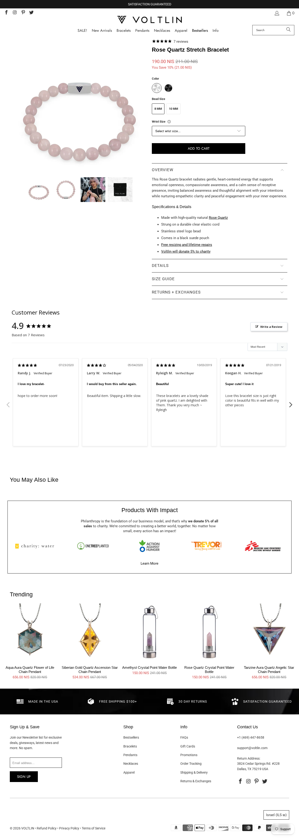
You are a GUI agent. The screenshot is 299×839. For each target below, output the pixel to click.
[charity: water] (36, 546)
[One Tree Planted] (93, 546)
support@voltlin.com (252, 748)
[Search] (288, 30)
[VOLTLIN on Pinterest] (22, 13)
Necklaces (130, 763)
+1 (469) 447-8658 (250, 737)
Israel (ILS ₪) (276, 815)
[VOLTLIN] (149, 20)
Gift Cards (187, 746)
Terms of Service (93, 828)
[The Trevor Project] (206, 546)
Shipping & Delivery (194, 772)
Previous (8, 402)
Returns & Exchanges (195, 781)
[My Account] (276, 13)
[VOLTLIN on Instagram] (14, 13)
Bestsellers (131, 737)
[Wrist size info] (169, 122)
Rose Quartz (218, 218)
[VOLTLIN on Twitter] (31, 13)
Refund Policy (47, 828)
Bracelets (130, 746)
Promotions (188, 755)
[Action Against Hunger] (149, 546)
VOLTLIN (27, 828)
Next (290, 402)
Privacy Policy (69, 828)
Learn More (149, 563)
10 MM (173, 108)
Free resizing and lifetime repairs (186, 245)
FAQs (184, 737)
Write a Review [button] (271, 327)
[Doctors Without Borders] (262, 546)
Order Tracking (191, 763)
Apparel (129, 772)
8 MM (158, 108)
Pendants (130, 755)
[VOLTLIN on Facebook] (6, 13)
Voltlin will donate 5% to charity (185, 251)
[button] (216, 30)
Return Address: (248, 758)
